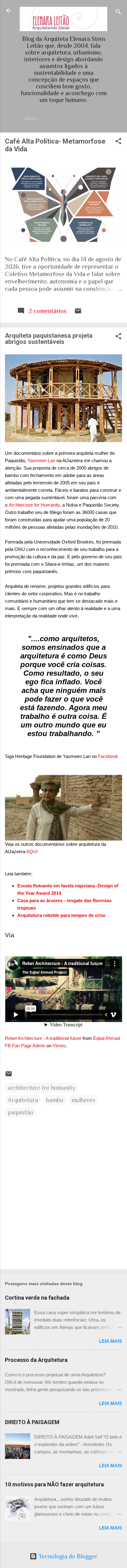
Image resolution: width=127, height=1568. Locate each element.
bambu (54, 1100)
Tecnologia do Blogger (67, 1556)
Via (9, 935)
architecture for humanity (41, 1087)
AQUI (32, 851)
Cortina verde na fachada (37, 1297)
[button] (118, 141)
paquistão (20, 1112)
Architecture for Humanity (34, 504)
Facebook (108, 756)
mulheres (83, 1100)
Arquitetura (23, 1100)
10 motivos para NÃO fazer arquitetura (54, 1484)
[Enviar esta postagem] (78, 312)
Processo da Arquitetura (36, 1360)
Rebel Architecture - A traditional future (43, 1038)
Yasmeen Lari (41, 460)
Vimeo (59, 1045)
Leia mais (110, 1341)
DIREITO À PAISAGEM (32, 1422)
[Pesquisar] (118, 12)
